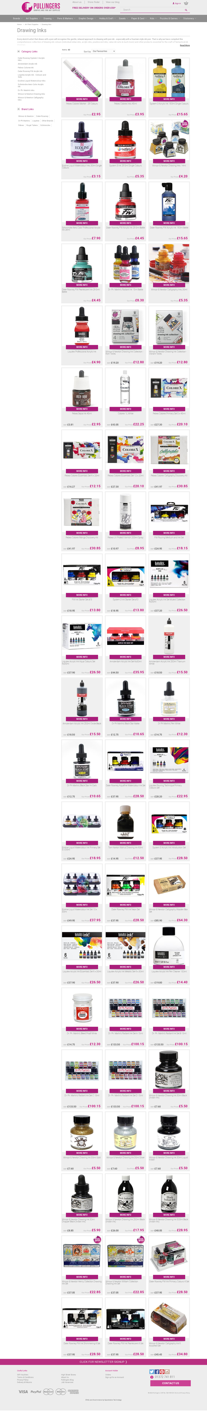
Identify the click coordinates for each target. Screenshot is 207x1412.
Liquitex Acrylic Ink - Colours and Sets (32, 76)
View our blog (112, 2)
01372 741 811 (165, 1377)
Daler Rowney (42, 116)
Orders (108, 1375)
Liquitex (35, 121)
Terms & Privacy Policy (182, 1393)
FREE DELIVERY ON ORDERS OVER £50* (94, 8)
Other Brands (47, 121)
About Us (65, 1377)
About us (77, 2)
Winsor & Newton (26, 116)
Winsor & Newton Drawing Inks (31, 94)
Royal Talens (32, 125)
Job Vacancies (67, 1382)
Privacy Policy (22, 1380)
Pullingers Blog (67, 1380)
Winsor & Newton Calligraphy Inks (30, 98)
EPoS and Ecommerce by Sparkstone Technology (103, 1400)
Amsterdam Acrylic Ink (27, 64)
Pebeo (21, 125)
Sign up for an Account (114, 1377)
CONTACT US (170, 1383)
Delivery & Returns (24, 1382)
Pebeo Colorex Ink (26, 67)
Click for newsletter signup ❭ (103, 1362)
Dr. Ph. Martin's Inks (26, 90)
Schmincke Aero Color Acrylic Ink (31, 85)
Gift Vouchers (22, 1375)
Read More (185, 45)
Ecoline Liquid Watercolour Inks (31, 81)
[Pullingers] (41, 7)
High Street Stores (68, 1375)
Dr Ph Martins (24, 121)
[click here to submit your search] (186, 10)
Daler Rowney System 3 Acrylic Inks (31, 59)
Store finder (94, 2)
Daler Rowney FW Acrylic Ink (30, 71)
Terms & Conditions (25, 1377)
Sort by (87, 51)
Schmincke (45, 125)
